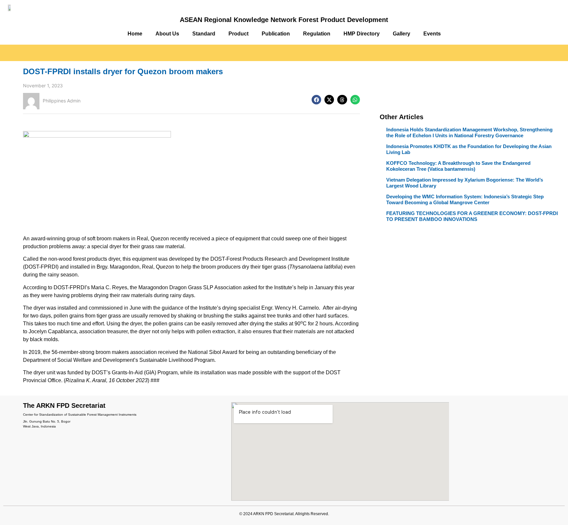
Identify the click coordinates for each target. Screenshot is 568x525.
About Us (167, 33)
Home (135, 33)
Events (432, 33)
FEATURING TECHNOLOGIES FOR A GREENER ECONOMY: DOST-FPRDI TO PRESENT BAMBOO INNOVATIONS (472, 216)
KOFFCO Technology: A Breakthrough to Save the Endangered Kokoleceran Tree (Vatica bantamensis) (458, 166)
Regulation (316, 33)
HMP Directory (361, 33)
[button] (316, 99)
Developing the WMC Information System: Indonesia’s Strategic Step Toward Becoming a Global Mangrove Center (465, 199)
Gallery (401, 33)
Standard (203, 33)
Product (238, 33)
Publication (276, 33)
